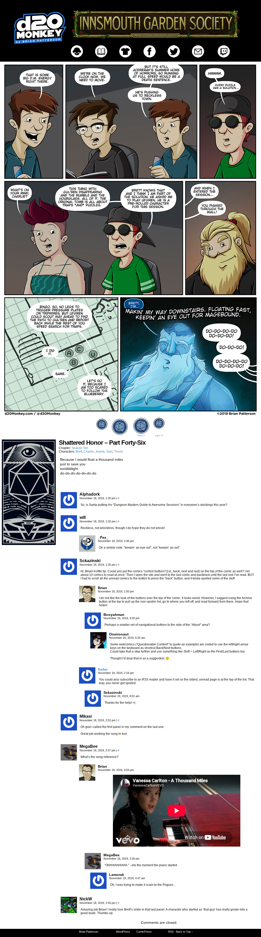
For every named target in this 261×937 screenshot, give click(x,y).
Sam (109, 451)
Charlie (89, 451)
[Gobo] (87, 682)
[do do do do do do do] (130, 415)
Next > (141, 435)
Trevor (118, 451)
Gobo (103, 669)
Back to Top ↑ (184, 931)
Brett (79, 451)
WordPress (123, 931)
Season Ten (80, 448)
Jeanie (100, 451)
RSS (171, 931)
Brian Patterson (88, 931)
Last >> (159, 435)
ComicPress (144, 931)
